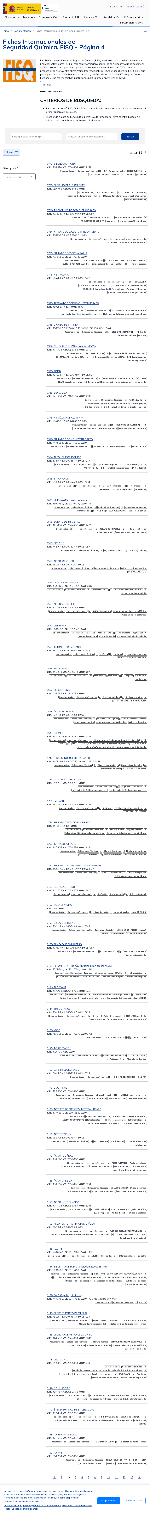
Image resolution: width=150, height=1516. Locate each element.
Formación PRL (71, 17)
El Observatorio (132, 17)
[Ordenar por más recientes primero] (131, 153)
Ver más (47, 84)
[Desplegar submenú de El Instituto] (18, 17)
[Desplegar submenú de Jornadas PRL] (99, 17)
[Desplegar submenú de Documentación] (58, 17)
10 (108, 1477)
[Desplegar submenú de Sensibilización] (120, 17)
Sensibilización (111, 17)
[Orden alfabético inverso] (145, 153)
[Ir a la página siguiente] (139, 1477)
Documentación (48, 17)
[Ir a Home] (31, 9)
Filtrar (9, 152)
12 (124, 1477)
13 (132, 1477)
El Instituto (11, 17)
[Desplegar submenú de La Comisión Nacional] (145, 23)
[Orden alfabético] (140, 153)
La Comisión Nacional (132, 23)
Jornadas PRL (91, 17)
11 (116, 1477)
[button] (145, 31)
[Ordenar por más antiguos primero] (136, 153)
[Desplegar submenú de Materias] (34, 17)
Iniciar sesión (134, 6)
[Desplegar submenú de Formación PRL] (80, 17)
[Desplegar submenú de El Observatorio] (142, 17)
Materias (28, 17)
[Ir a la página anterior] (54, 1477)
